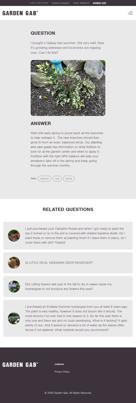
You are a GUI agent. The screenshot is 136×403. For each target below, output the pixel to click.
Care (57, 178)
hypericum (44, 178)
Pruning (69, 178)
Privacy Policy (62, 371)
